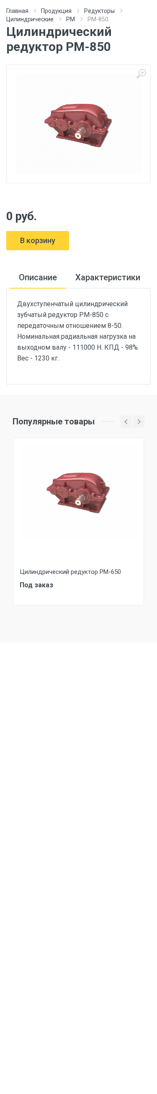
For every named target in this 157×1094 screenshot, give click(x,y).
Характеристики (107, 277)
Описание (38, 277)
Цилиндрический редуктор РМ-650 (70, 572)
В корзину (37, 240)
